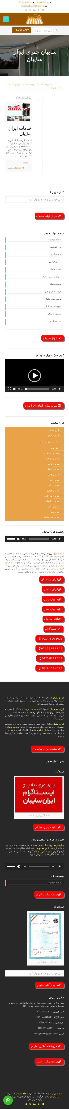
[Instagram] (30, 10)
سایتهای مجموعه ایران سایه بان (49, 845)
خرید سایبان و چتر (53, 291)
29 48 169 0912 (51, 668)
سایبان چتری (53, 480)
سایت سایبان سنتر (47, 1061)
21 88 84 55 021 (51, 648)
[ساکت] (14, 389)
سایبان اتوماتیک (52, 458)
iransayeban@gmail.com (32, 6)
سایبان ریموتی (54, 239)
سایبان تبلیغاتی (52, 469)
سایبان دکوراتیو (47, 441)
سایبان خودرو (53, 490)
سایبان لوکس (55, 261)
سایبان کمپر (56, 254)
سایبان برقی (30, 709)
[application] (34, 375)
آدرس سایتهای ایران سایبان (45, 851)
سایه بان (55, 512)
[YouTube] (39, 10)
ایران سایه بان (49, 579)
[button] (34, 375)
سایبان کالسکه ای (51, 501)
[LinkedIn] (34, 10)
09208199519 (42, 2)
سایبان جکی (53, 474)
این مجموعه (42, 848)
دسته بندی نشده (51, 453)
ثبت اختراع (59, 553)
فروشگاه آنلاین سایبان (44, 1046)
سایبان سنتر (51, 609)
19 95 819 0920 (52, 658)
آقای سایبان (51, 619)
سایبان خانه (54, 485)
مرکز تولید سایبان (47, 216)
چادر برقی (54, 448)
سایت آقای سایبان (47, 985)
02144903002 (25, 2)
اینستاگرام (51, 628)
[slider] (37, 389)
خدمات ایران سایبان (20, 131)
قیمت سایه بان (54, 321)
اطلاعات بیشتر (14, 168)
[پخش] (59, 389)
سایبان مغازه (53, 506)
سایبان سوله (55, 284)
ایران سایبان (53, 435)
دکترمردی (56, 1096)
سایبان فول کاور (52, 496)
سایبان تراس (43, 730)
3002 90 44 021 (51, 638)
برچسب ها (30, 84)
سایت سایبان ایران (47, 894)
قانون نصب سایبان (53, 299)
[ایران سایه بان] (34, 19)
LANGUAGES (22, 30)
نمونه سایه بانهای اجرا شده (41, 405)
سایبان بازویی (53, 464)
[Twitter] (43, 10)
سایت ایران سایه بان (45, 748)
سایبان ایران (50, 599)
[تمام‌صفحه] (9, 389)
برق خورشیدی (55, 247)
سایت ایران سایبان (46, 827)
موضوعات (15, 84)
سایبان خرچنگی (54, 314)
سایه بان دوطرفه (51, 517)
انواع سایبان (50, 338)
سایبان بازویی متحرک (51, 276)
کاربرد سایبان (55, 269)
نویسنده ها (44, 84)
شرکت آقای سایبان (24, 1093)
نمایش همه (53, 87)
